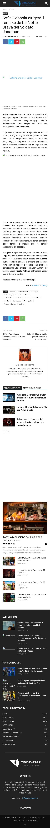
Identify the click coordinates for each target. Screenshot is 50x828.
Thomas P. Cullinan (10, 304)
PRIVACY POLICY (18, 820)
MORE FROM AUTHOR (32, 388)
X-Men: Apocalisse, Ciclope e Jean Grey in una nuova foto (14, 337)
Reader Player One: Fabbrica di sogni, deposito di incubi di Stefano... (30, 625)
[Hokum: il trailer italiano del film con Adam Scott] (9, 410)
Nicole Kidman (36, 298)
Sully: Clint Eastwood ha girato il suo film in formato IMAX (37, 337)
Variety (44, 285)
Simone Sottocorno (11, 36)
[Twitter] (11, 41)
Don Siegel (34, 292)
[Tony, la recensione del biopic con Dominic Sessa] (25, 518)
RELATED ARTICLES (12, 388)
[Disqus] (25, 469)
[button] (4, 3)
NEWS (11, 9)
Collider (35, 285)
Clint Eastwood (23, 292)
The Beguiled (28, 301)
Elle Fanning (8, 295)
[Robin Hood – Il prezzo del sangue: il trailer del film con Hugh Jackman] (9, 422)
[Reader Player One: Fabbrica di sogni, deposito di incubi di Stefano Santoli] (9, 625)
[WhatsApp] (22, 41)
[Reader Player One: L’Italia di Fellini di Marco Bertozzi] (9, 651)
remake (6, 301)
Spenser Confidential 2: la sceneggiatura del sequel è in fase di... (31, 695)
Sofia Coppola (16, 301)
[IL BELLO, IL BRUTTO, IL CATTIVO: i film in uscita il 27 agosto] (9, 561)
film (16, 295)
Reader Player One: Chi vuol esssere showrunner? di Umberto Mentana (31, 638)
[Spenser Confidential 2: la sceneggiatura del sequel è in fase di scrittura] (9, 696)
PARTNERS (22, 818)
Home (5, 9)
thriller (21, 304)
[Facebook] (5, 41)
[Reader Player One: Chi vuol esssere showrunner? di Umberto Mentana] (9, 638)
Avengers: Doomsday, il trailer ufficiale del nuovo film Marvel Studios (31, 398)
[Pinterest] (16, 41)
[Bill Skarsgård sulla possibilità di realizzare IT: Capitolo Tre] (9, 686)
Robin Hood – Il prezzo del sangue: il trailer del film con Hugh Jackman (30, 422)
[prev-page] (4, 431)
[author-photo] (25, 361)
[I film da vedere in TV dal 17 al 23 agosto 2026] (9, 585)
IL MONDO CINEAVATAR (36, 818)
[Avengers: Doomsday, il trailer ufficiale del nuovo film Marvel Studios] (9, 397)
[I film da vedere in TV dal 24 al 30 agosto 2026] (9, 573)
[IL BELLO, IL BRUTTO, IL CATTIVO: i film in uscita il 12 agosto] (9, 597)
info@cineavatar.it (30, 798)
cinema (12, 292)
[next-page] (8, 431)
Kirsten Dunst (24, 295)
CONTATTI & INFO (9, 818)
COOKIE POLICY (32, 820)
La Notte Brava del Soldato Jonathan (16, 298)
